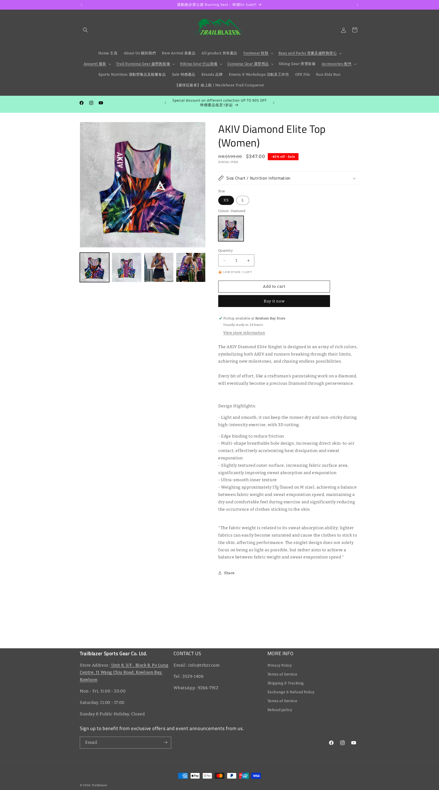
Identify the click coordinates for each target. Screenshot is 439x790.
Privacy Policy (280, 665)
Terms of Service (282, 674)
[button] (85, 30)
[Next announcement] (357, 5)
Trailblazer (99, 785)
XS (226, 200)
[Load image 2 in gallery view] (126, 267)
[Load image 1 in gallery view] (94, 267)
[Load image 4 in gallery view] (191, 267)
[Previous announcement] (81, 5)
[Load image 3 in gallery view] (159, 267)
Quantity (225, 250)
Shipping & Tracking (286, 683)
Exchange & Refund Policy (291, 692)
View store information (244, 332)
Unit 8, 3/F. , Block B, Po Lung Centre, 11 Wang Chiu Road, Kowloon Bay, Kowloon (124, 672)
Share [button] (229, 573)
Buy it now (274, 301)
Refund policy (280, 710)
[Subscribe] (165, 742)
